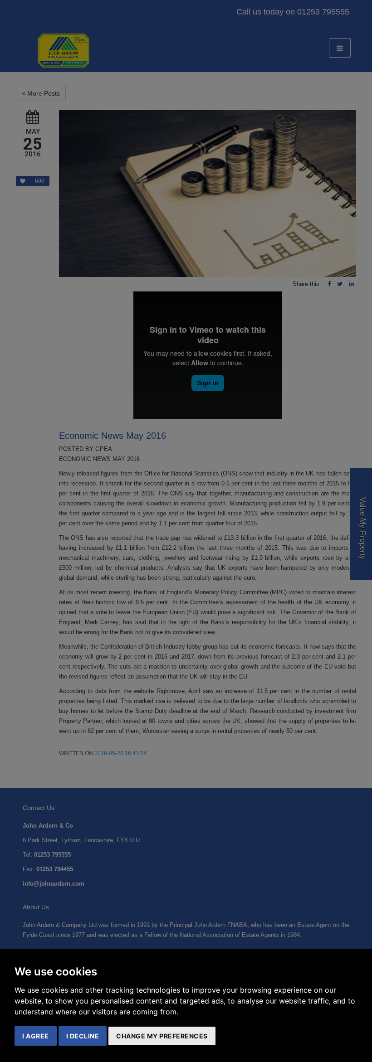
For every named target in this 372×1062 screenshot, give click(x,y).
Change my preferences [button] (162, 1036)
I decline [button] (82, 1036)
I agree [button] (35, 1036)
